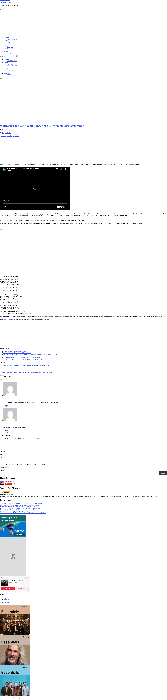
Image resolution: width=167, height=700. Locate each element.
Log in (5, 598)
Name (2, 454)
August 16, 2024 (6, 133)
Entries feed (6, 599)
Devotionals (6, 50)
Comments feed (7, 601)
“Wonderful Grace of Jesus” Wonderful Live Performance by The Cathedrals (21, 503)
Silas (33, 214)
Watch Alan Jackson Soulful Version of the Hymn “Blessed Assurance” (42, 125)
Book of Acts (7, 214)
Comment (3, 451)
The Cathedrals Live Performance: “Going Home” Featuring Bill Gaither (20, 505)
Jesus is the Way (107, 164)
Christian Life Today (5, 2)
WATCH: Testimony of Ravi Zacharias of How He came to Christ (21, 357)
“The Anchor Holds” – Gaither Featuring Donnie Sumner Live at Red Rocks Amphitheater (27, 372)
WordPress (10, 698)
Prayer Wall (10, 48)
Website (2, 461)
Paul (28, 214)
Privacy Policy (7, 51)
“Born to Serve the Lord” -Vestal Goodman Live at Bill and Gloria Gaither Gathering (23, 513)
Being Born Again (12, 44)
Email (2, 457)
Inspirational (16, 136)
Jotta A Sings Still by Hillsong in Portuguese (15, 351)
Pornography (10, 47)
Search (2, 470)
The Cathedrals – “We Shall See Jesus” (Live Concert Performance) (18, 511)
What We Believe (12, 39)
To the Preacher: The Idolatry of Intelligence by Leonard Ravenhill (21, 356)
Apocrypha (10, 42)
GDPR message (11, 53)
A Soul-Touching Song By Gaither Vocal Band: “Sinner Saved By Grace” (23, 359)
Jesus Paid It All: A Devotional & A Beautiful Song (17, 353)
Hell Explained (11, 45)
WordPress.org (7, 602)
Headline (9, 136)
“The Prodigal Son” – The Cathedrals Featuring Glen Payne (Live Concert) (20, 509)
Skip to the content (5, 0)
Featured (3, 136)
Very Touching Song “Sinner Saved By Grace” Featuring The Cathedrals (20, 508)
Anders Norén (24, 698)
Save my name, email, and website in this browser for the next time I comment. (23, 464)
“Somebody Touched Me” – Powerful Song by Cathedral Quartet (18, 506)
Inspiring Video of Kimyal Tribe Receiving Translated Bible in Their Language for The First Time (30, 354)
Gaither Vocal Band (8, 319)
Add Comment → (5, 379)
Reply (6, 406)
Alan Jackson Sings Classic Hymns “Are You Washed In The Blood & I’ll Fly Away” (25, 365)
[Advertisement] (83, 23)
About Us (6, 37)
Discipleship (6, 40)
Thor (3, 130)
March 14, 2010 (9, 405)
